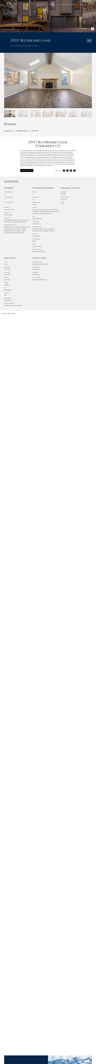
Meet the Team (41, 4)
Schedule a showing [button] (27, 170)
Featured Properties (52, 4)
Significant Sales (63, 4)
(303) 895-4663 (83, 4)
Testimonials (73, 4)
